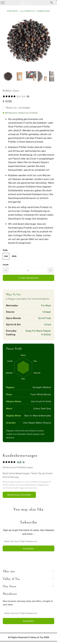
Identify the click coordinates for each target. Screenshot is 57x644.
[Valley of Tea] (28, 2)
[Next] (52, 41)
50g (6, 256)
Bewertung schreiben (19, 494)
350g (14, 256)
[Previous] (5, 41)
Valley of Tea (36, 637)
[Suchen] (51, 2)
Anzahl (5, 265)
